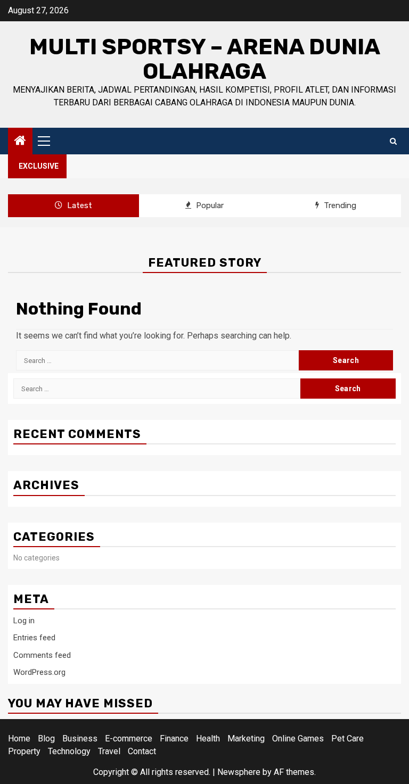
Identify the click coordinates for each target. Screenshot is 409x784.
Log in (24, 620)
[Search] (393, 141)
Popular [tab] (209, 205)
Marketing (246, 738)
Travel (109, 751)
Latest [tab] (78, 205)
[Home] (20, 141)
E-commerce (128, 738)
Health (208, 738)
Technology (69, 751)
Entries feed (34, 637)
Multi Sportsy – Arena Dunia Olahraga (204, 59)
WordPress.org (39, 672)
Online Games (298, 738)
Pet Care (347, 738)
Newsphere (238, 772)
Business (79, 738)
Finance (174, 738)
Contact (142, 751)
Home (19, 738)
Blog (46, 738)
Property (24, 751)
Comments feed (42, 655)
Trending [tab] (339, 205)
